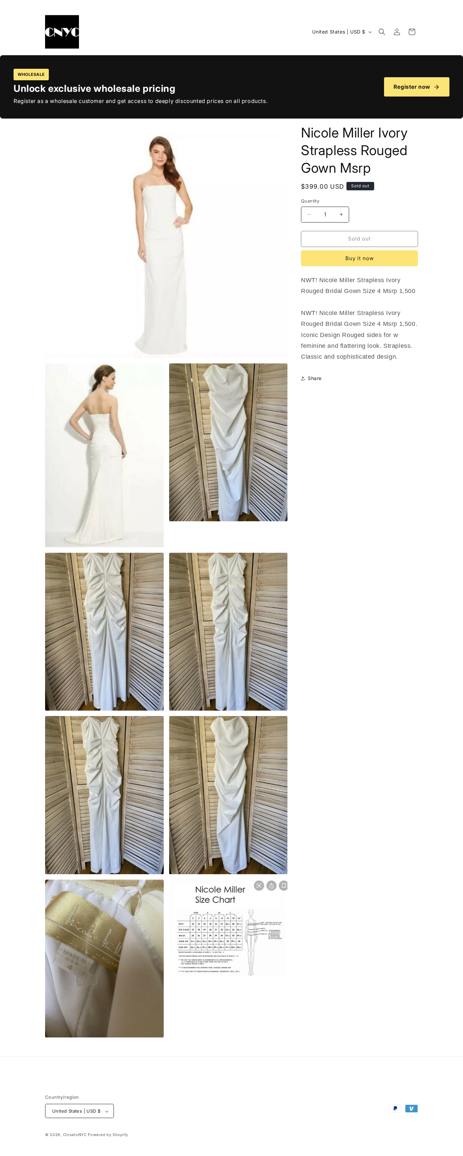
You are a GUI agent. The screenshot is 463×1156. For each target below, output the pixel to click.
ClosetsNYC (75, 1135)
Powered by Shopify (108, 1135)
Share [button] (315, 378)
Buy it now (359, 258)
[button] (382, 31)
